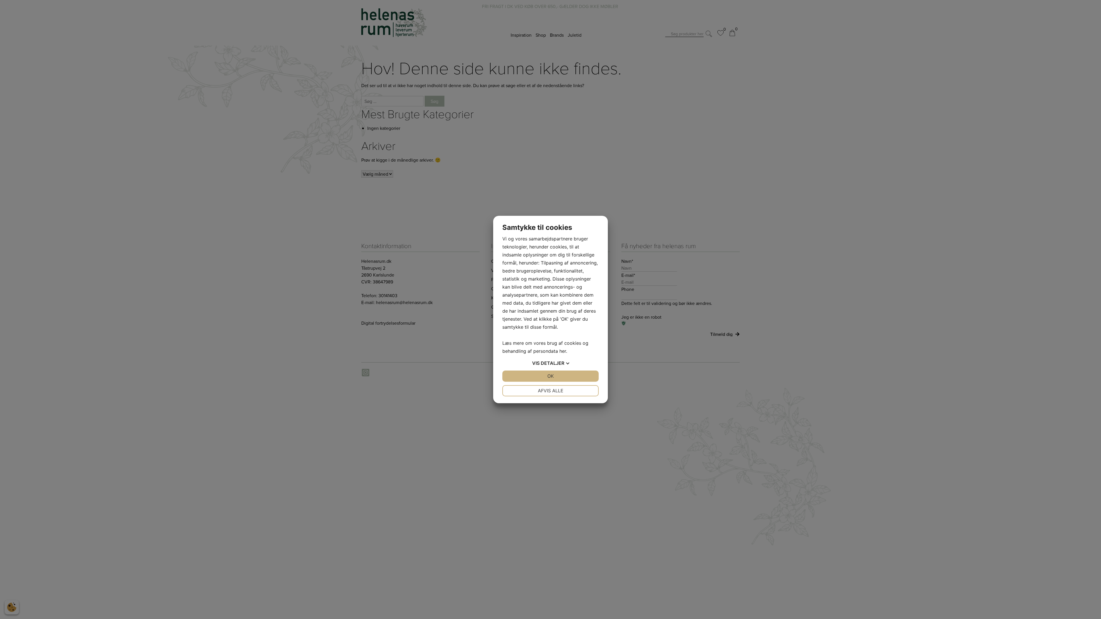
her (562, 351)
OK (550, 376)
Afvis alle (550, 390)
